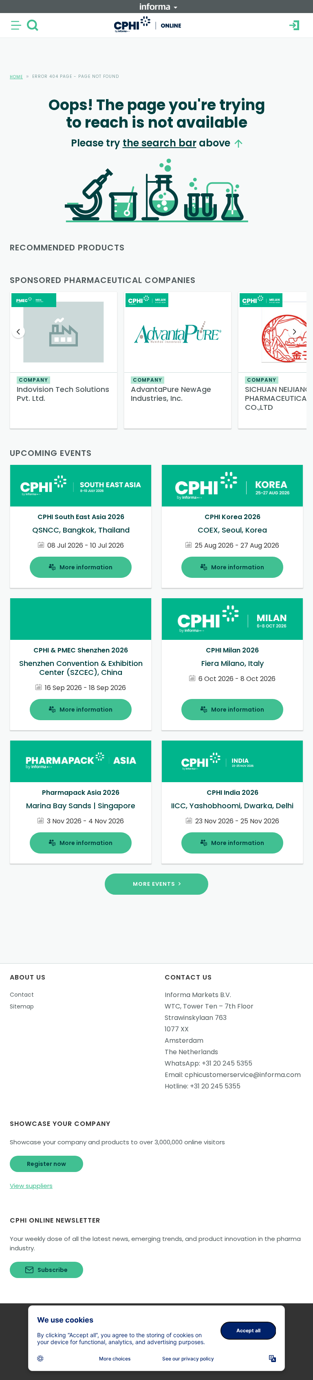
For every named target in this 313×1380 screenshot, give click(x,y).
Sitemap (22, 1006)
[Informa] (158, 6)
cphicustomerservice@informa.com (243, 1074)
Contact (22, 995)
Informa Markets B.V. (198, 995)
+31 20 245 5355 (227, 1063)
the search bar (159, 143)
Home (16, 77)
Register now (46, 1164)
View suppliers (31, 1185)
